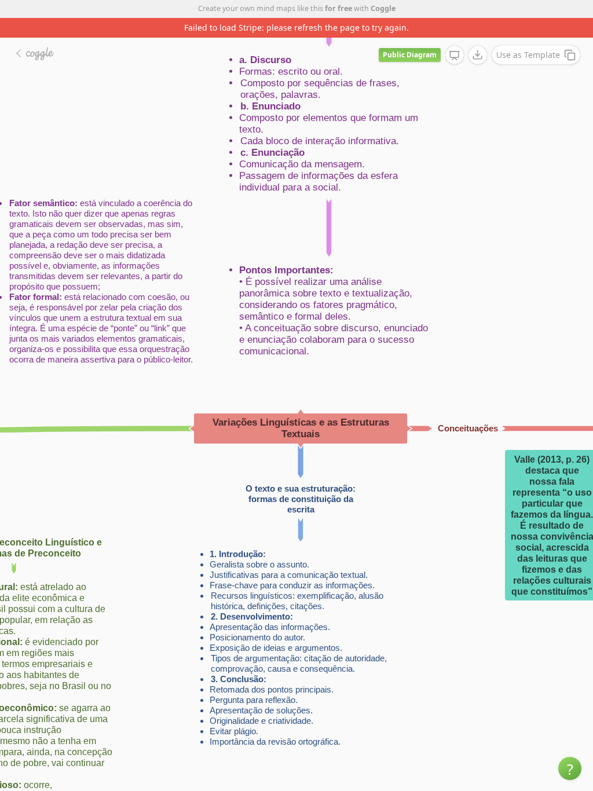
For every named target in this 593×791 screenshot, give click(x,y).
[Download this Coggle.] (477, 55)
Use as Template (528, 54)
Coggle (383, 8)
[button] (569, 768)
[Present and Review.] (454, 55)
